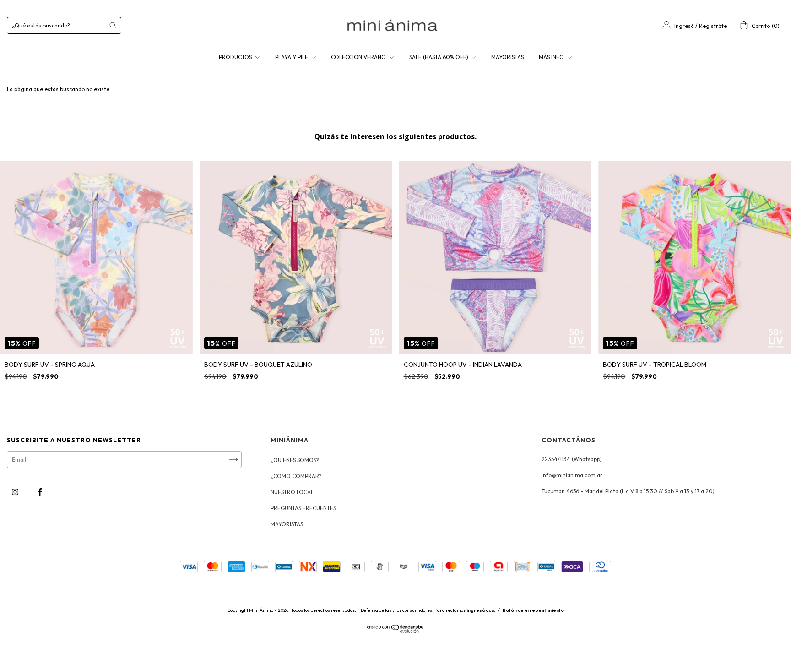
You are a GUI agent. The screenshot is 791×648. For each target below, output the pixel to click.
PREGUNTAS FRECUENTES (303, 508)
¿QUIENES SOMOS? (295, 460)
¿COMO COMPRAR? (296, 476)
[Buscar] (112, 25)
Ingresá (684, 25)
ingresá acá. (480, 610)
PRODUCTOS (236, 57)
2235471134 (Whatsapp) (572, 459)
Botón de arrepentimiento (533, 610)
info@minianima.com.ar (572, 475)
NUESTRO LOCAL (292, 492)
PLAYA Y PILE (292, 57)
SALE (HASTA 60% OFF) (439, 57)
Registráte (713, 25)
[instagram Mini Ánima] (16, 491)
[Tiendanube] (395, 630)
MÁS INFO (552, 57)
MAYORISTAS (507, 57)
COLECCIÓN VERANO (359, 57)
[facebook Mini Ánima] (40, 491)
